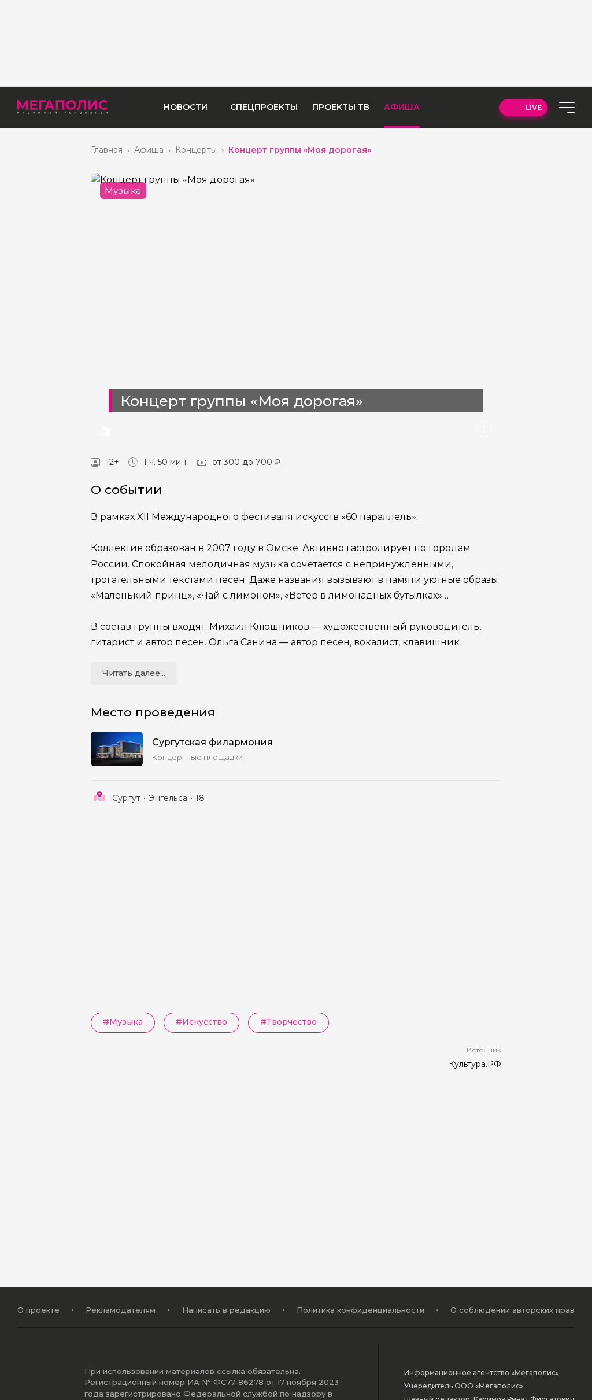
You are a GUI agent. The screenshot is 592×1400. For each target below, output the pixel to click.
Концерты (196, 150)
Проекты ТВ (340, 107)
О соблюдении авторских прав (512, 1309)
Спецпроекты (264, 107)
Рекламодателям (121, 1309)
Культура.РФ (475, 1064)
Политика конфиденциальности (360, 1309)
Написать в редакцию (226, 1309)
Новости (186, 107)
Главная (107, 150)
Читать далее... (133, 673)
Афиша (402, 107)
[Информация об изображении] (484, 429)
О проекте (38, 1309)
